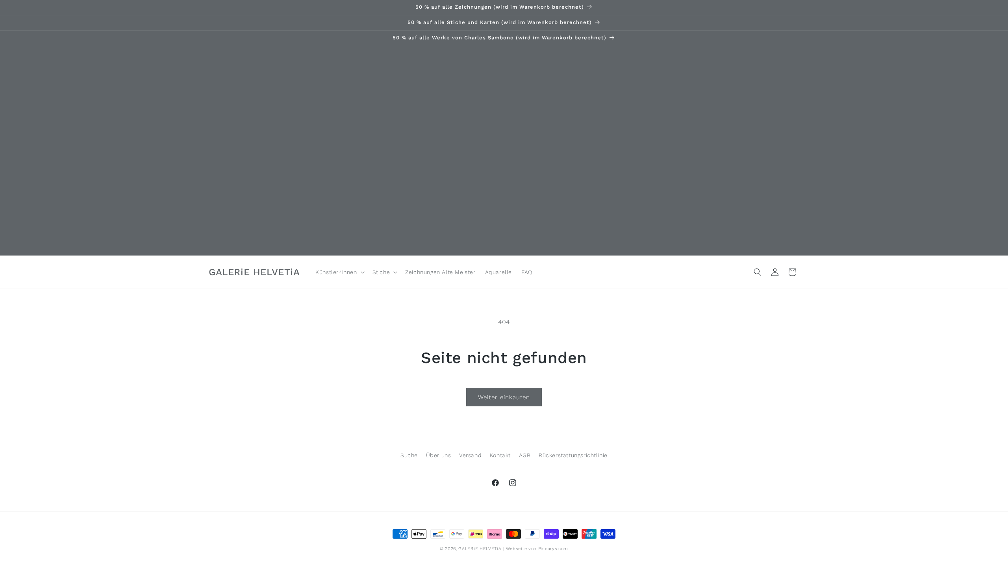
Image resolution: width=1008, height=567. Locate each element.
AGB (525, 455)
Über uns (438, 455)
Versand (470, 455)
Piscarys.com (553, 548)
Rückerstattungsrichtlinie (573, 455)
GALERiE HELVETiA (479, 548)
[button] (339, 272)
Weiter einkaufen (504, 397)
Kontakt (500, 455)
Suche (409, 455)
